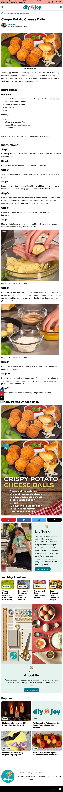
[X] (56, 2)
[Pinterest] (60, 2)
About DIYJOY (39, 773)
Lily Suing (12, 24)
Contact (31, 779)
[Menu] (2, 7)
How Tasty (34, 73)
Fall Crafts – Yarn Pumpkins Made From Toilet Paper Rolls (45, 753)
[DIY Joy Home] (32, 7)
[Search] (61, 7)
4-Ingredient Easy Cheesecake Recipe (39, 594)
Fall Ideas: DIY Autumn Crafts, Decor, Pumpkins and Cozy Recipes (46, 725)
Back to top (55, 789)
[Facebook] (52, 2)
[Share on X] (2, 398)
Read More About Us (31, 690)
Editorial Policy (30, 776)
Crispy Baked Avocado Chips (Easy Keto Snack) (7, 595)
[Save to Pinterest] (2, 394)
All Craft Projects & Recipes (21, 13)
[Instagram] (49, 2)
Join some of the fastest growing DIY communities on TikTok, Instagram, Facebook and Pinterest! (21, 1)
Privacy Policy (41, 776)
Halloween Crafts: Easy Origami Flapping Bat (12, 753)
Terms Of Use (20, 776)
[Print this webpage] (2, 401)
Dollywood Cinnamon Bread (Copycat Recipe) (23, 595)
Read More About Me (42, 569)
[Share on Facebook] (2, 390)
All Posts (10, 13)
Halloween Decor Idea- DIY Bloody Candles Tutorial (14, 724)
